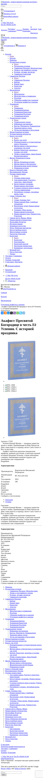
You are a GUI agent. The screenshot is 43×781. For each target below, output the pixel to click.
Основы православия (22, 178)
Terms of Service (20, 768)
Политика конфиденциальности (13, 746)
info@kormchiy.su (9, 289)
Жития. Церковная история (24, 162)
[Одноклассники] (5, 313)
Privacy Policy (6, 768)
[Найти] (2, 8)
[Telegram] (23, 313)
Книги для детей (20, 140)
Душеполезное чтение (22, 122)
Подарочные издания (22, 66)
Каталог (13, 58)
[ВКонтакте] (2, 313)
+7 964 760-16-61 (7, 23)
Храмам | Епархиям (8, 752)
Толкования (18, 108)
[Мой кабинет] (2, 48)
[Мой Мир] (8, 313)
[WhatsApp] (17, 313)
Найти (4, 775)
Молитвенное (19, 94)
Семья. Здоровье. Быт (22, 200)
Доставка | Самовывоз (9, 748)
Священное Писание (22, 80)
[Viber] (14, 313)
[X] (11, 313)
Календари (18, 240)
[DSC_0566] (21, 381)
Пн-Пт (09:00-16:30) (8, 25)
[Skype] (20, 313)
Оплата (3, 750)
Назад (12, 56)
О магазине (5, 745)
